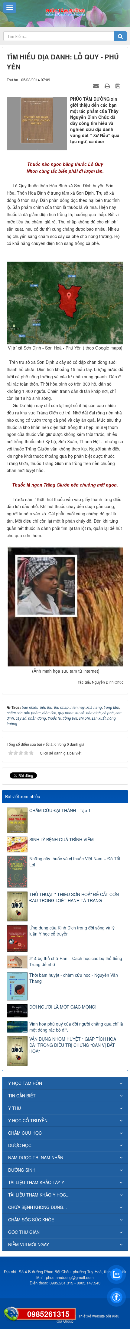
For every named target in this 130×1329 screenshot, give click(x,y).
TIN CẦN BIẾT (22, 1096)
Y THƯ (14, 1108)
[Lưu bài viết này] (118, 85)
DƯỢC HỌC (19, 1145)
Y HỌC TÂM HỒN (25, 1083)
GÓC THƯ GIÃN (24, 1232)
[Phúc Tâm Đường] (65, 11)
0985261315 (48, 1313)
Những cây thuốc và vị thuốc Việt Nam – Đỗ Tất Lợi (74, 861)
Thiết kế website (91, 1315)
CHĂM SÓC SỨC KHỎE (31, 1220)
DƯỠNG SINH (21, 1170)
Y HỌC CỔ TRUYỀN (27, 1120)
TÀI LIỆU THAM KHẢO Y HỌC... (39, 1195)
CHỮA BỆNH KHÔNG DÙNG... (37, 1207)
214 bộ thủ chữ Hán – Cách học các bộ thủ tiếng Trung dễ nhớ (75, 961)
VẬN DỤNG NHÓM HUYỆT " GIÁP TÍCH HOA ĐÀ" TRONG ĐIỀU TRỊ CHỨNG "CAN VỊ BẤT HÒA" (72, 1045)
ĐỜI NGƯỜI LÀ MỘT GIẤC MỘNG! (62, 1007)
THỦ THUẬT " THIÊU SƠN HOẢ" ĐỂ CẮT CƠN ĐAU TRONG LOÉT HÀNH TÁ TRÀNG (74, 897)
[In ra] (108, 85)
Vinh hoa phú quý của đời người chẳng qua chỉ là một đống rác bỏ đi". (76, 1027)
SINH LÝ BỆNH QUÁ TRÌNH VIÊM (61, 839)
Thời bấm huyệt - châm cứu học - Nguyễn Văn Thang (73, 978)
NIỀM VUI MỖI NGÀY (28, 1244)
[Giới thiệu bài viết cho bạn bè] (96, 85)
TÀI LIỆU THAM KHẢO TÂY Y (36, 1182)
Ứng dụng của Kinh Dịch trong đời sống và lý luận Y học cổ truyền (72, 931)
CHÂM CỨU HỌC (25, 1133)
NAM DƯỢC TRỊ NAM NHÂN (35, 1157)
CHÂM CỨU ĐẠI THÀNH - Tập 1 (60, 810)
